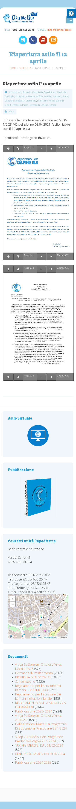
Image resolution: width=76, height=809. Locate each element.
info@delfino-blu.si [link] (59, 29)
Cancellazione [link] (25, 681)
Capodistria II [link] (50, 92)
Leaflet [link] (34, 637)
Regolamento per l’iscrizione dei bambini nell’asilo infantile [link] (38, 696)
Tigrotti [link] (52, 104)
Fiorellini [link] (48, 96)
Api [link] (19, 92)
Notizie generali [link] (56, 100)
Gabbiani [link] (57, 96)
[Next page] (18, 148)
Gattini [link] (66, 96)
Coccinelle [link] (62, 92)
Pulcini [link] (25, 104)
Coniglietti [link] (20, 96)
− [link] (13, 604)
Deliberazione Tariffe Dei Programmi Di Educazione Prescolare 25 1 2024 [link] (41, 726)
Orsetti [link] (8, 104)
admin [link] (11, 111)
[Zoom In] (51, 148)
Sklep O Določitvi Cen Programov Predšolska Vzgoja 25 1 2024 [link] (39, 739)
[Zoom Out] (41, 148)
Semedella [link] (35, 104)
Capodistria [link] (37, 92)
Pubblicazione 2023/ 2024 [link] (33, 711)
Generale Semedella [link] (15, 100)
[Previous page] (8, 148)
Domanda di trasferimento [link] (34, 673)
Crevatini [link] (30, 96)
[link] (71, 13)
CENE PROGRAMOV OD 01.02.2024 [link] (40, 754)
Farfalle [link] (39, 96)
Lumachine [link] (42, 100)
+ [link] (13, 599)
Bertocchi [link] (26, 92)
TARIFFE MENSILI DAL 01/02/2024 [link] (39, 745)
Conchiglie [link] (9, 96)
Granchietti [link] (31, 100)
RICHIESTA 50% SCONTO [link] (33, 677)
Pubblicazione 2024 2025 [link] (33, 762)
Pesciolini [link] (17, 104)
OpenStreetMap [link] (49, 637)
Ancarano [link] (13, 92)
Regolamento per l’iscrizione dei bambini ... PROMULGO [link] (38, 688)
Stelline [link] (44, 104)
